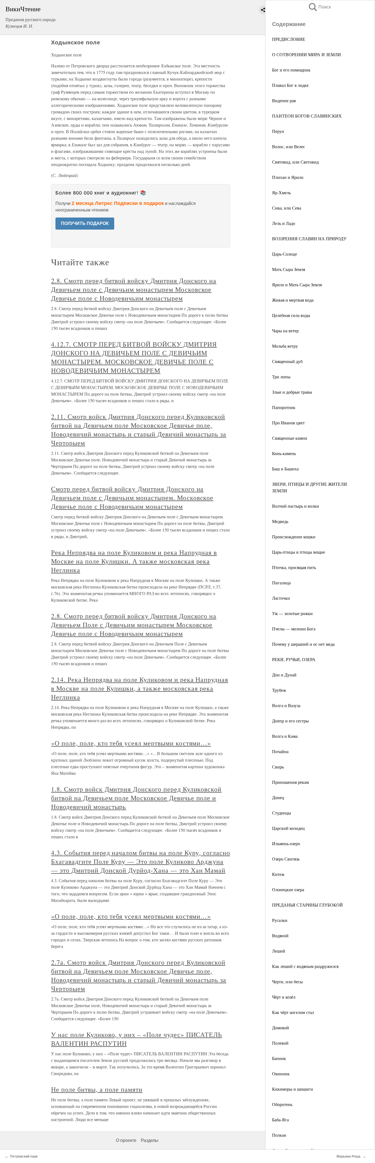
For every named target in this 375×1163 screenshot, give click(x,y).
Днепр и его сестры (290, 721)
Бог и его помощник (291, 70)
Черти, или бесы (287, 981)
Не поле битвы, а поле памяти (96, 1089)
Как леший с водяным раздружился (305, 966)
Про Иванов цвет (288, 422)
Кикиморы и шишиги (292, 1089)
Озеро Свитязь (286, 859)
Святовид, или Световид (295, 162)
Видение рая (284, 100)
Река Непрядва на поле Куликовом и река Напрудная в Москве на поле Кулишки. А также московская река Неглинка (134, 561)
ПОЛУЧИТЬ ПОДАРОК (85, 223)
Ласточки (281, 598)
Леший (278, 951)
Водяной (280, 935)
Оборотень (282, 1104)
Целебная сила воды (291, 315)
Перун (278, 131)
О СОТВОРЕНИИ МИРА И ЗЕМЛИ (306, 54)
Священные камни (289, 438)
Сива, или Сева (286, 208)
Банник (279, 1058)
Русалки (279, 920)
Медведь (280, 521)
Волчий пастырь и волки (295, 506)
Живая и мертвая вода (293, 300)
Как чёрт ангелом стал (293, 1012)
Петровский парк (24, 1156)
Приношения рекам (290, 782)
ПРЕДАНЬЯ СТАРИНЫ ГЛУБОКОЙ (307, 905)
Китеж (278, 874)
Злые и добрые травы (292, 392)
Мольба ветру (285, 346)
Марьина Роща (348, 1156)
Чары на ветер (285, 330)
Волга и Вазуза (286, 705)
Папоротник (283, 407)
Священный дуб (287, 361)
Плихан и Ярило (287, 177)
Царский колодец (288, 828)
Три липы (281, 376)
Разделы (149, 1140)
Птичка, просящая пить (294, 567)
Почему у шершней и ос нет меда (303, 644)
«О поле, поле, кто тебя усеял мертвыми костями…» (131, 743)
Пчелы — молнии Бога (293, 628)
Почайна (280, 751)
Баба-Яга (280, 1119)
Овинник (281, 1073)
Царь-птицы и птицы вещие (298, 552)
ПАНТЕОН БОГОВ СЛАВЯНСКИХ (307, 116)
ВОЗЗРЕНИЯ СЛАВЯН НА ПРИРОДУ (309, 238)
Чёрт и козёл (283, 997)
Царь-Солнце (284, 254)
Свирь (278, 767)
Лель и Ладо (283, 223)
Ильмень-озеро (286, 843)
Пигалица (281, 582)
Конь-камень (284, 453)
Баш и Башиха (285, 469)
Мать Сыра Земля (288, 269)
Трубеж (279, 690)
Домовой (280, 1027)
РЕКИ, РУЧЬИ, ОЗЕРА (293, 659)
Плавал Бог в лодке (290, 85)
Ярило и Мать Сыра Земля (297, 284)
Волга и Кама (285, 736)
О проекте (126, 1140)
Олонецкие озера (288, 889)
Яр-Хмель (281, 192)
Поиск (319, 7)
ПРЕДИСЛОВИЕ (288, 39)
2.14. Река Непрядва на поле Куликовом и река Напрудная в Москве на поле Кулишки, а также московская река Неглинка (139, 688)
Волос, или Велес (288, 146)
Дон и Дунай (284, 675)
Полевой (280, 1043)
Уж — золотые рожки (292, 613)
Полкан (279, 1135)
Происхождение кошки (293, 536)
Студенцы (281, 813)
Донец (278, 797)
